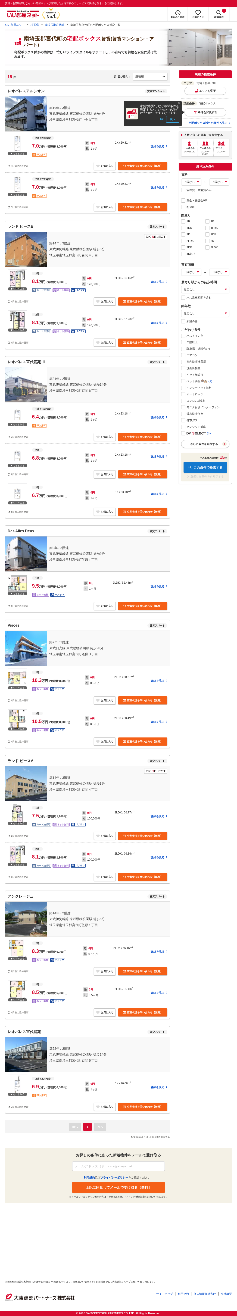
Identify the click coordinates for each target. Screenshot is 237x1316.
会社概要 (226, 1294)
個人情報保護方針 (205, 1294)
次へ (172, 119)
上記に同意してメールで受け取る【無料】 (119, 1187)
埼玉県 (35, 24)
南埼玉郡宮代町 (54, 24)
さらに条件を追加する (204, 444)
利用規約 (183, 1294)
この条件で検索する (208, 467)
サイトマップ (164, 1294)
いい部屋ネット (15, 24)
